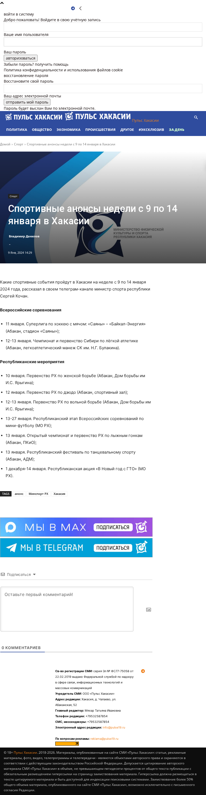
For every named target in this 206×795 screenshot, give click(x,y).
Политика (16, 129)
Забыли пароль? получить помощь (36, 64)
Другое (127, 129)
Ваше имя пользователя (26, 34)
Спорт (18, 144)
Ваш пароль (15, 51)
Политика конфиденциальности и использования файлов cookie (63, 69)
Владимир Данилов (24, 236)
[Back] (80, 8)
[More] (72, 504)
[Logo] (34, 120)
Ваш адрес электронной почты (32, 95)
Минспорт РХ (38, 494)
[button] (195, 117)
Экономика (68, 129)
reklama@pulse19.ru (104, 739)
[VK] (60, 504)
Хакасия (59, 494)
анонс (19, 494)
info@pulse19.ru (114, 727)
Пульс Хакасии (25, 752)
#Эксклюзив (151, 129)
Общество (42, 129)
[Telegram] (73, 8)
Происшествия (100, 129)
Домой (5, 144)
